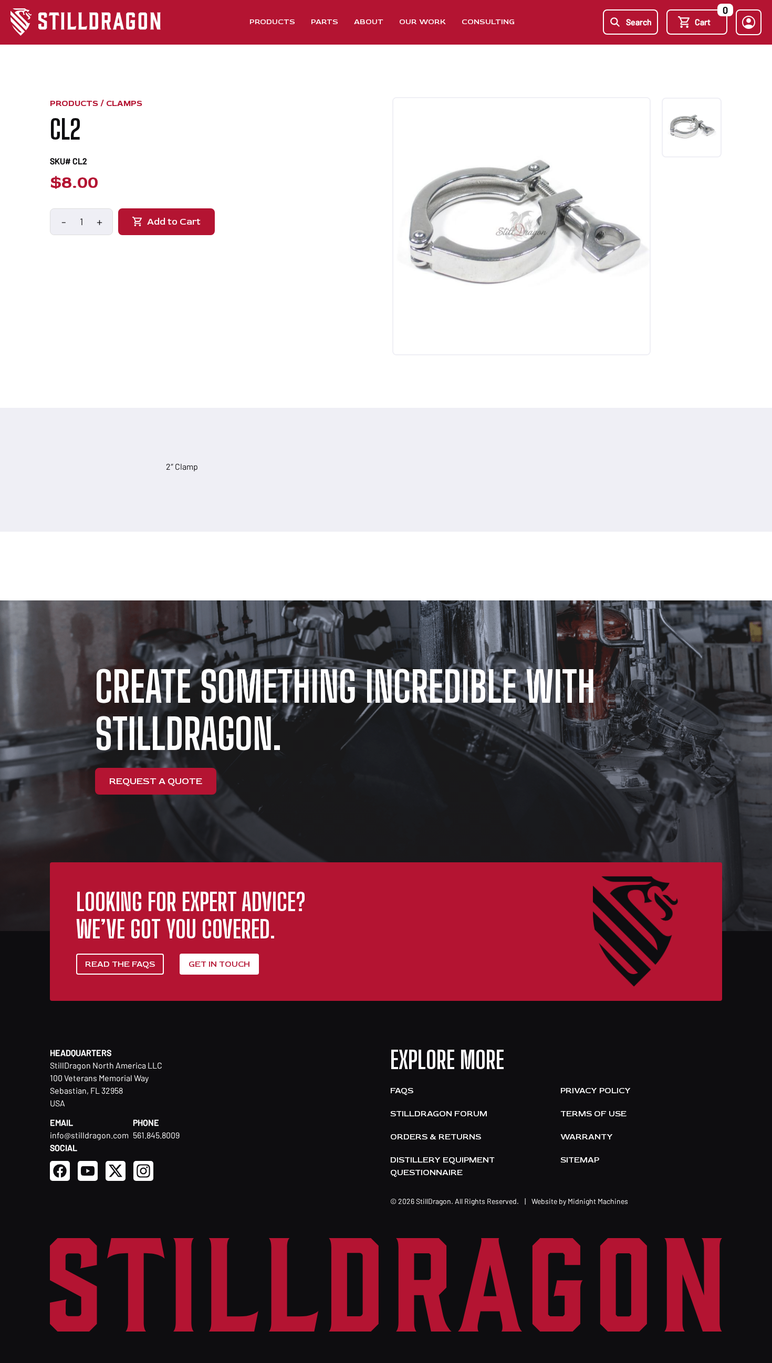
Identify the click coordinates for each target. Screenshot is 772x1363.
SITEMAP (579, 1160)
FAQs (401, 1090)
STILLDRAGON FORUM (438, 1113)
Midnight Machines (598, 1201)
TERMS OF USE (593, 1113)
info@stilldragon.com (89, 1135)
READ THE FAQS (120, 964)
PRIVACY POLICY (595, 1090)
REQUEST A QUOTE (155, 781)
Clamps (124, 103)
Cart (711, 18)
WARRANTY (586, 1137)
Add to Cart (174, 222)
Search (639, 22)
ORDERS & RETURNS (435, 1137)
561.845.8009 (156, 1135)
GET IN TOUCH (219, 964)
